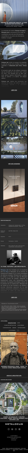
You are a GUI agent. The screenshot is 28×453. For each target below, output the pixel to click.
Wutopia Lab (4, 62)
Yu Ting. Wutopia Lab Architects (13, 266)
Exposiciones (21, 327)
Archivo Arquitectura (14, 375)
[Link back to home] (14, 425)
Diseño (14, 327)
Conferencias (7, 327)
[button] (2, 354)
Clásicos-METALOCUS (10, 325)
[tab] (12, 323)
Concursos (20, 325)
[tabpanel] (14, 354)
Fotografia (12, 330)
